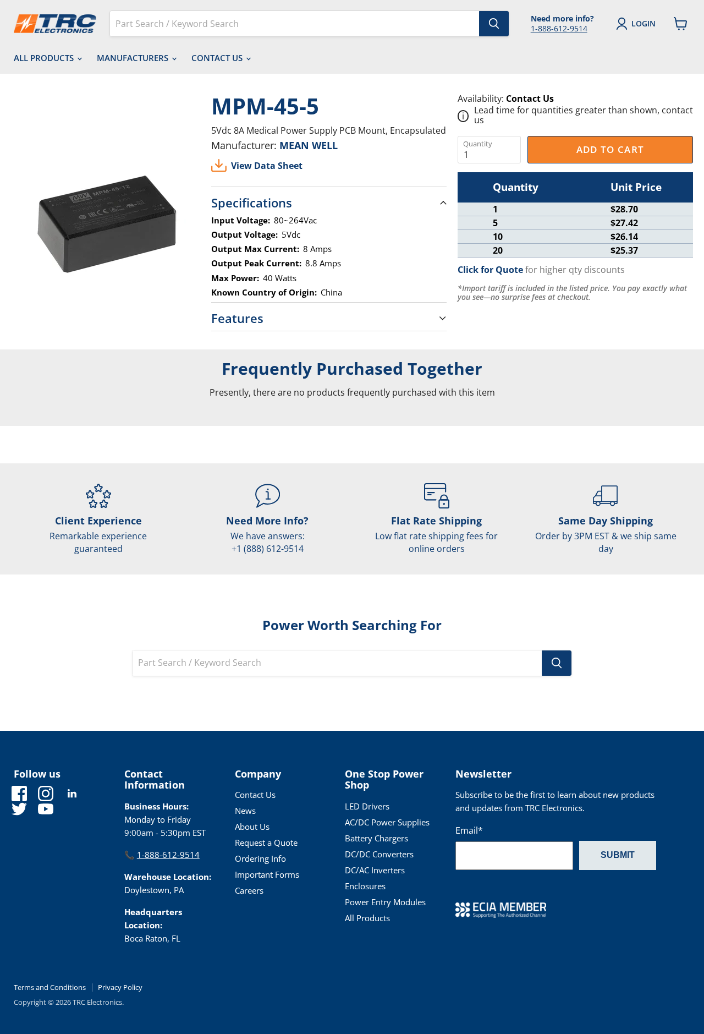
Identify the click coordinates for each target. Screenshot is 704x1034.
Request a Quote (266, 842)
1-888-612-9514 (559, 28)
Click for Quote (490, 270)
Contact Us (218, 57)
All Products (45, 57)
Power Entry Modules (385, 901)
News (245, 810)
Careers (249, 890)
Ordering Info (260, 858)
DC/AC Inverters (375, 870)
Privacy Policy (120, 987)
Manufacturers (133, 57)
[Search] (494, 23)
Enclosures (365, 885)
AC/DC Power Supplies (387, 822)
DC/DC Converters (379, 854)
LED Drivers (367, 806)
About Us (252, 826)
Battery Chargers (376, 838)
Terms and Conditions (50, 987)
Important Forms (267, 874)
